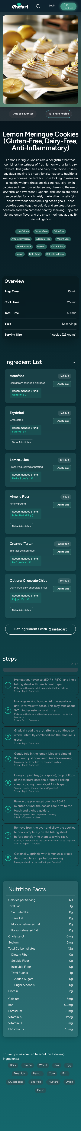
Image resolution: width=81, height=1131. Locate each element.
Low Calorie (23, 231)
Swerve (16, 431)
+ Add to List (62, 384)
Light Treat (34, 254)
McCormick (19, 562)
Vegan (20, 254)
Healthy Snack (24, 247)
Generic (17, 394)
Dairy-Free (59, 231)
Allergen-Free (43, 239)
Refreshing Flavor (55, 254)
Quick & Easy (58, 247)
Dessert (41, 247)
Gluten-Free (41, 231)
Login (52, 5)
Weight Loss (63, 239)
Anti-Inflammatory (20, 239)
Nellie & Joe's (20, 478)
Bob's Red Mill (20, 515)
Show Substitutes (21, 442)
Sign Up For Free (68, 6)
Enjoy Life (18, 599)
